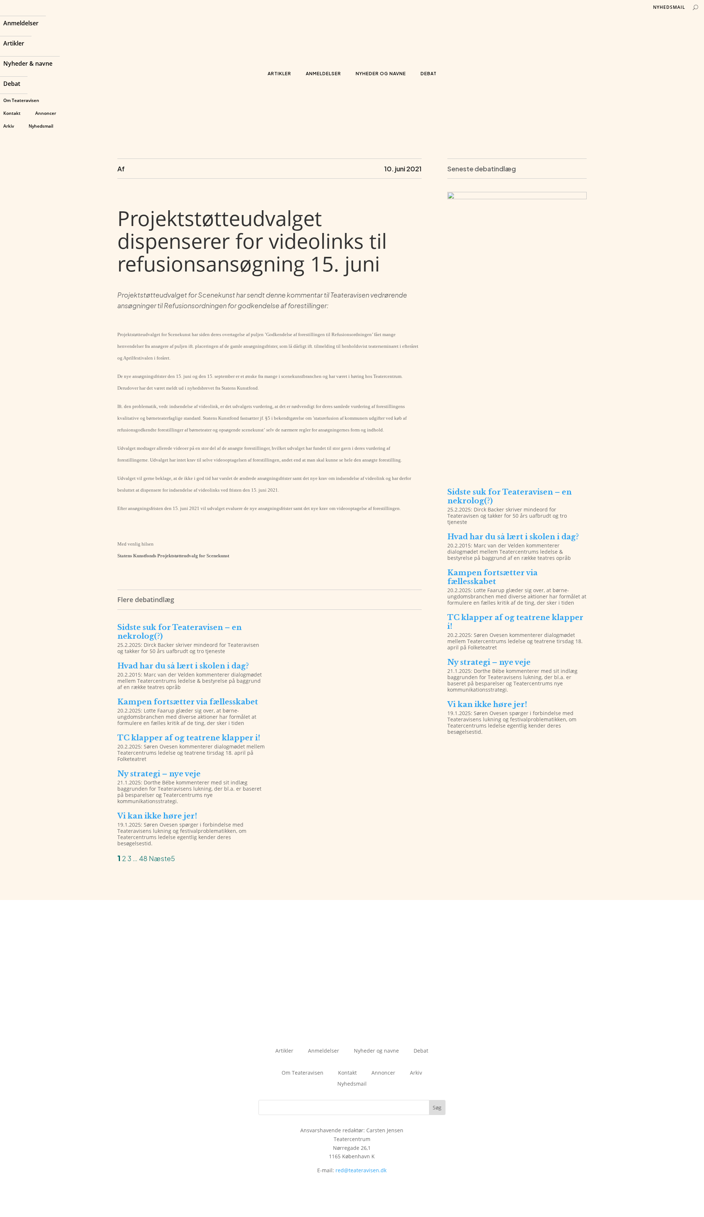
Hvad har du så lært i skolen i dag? (183, 666)
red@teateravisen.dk (361, 1170)
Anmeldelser (20, 24)
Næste (160, 858)
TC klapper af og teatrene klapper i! (188, 737)
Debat (11, 84)
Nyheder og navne (381, 73)
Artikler (13, 44)
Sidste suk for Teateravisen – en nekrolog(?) (179, 632)
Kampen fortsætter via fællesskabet (187, 701)
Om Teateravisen (21, 100)
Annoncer (45, 113)
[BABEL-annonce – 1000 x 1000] (517, 197)
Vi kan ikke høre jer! (157, 816)
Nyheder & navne (27, 64)
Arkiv (8, 126)
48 (143, 858)
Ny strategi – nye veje (159, 773)
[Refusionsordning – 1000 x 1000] (517, 472)
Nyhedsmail (41, 126)
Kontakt (12, 113)
